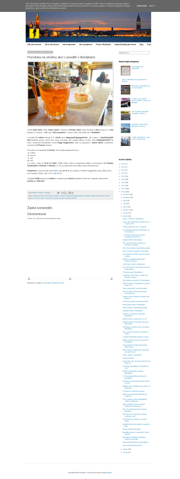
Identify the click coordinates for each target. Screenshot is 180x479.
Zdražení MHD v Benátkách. (133, 240)
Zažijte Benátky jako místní (125, 44)
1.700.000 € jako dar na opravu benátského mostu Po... (134, 236)
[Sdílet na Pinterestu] (72, 192)
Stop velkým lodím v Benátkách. (134, 305)
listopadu (126, 197)
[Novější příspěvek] (29, 279)
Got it (152, 6)
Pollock (30, 198)
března (125, 452)
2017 (123, 185)
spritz (42, 198)
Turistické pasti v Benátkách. (133, 272)
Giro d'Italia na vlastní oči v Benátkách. (136, 280)
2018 (123, 182)
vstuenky (68, 198)
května (125, 216)
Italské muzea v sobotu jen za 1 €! (135, 319)
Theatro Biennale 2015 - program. (135, 227)
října (125, 201)
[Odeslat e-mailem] (62, 192)
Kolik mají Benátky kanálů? (132, 445)
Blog (141, 44)
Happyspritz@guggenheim (74, 196)
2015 (123, 192)
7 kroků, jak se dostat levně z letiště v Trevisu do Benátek (141, 100)
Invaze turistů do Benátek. (132, 429)
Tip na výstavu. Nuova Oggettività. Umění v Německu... (135, 400)
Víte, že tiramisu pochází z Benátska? (136, 251)
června (125, 213)
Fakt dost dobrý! (128, 358)
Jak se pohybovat (85, 44)
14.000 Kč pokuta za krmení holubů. (135, 301)
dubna (125, 449)
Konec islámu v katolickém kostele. (135, 308)
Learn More (142, 6)
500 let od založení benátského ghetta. (136, 248)
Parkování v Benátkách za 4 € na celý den (141, 87)
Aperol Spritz (49, 196)
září (124, 204)
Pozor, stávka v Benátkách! (132, 355)
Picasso (107, 196)
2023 (123, 167)
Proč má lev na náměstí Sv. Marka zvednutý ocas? (135, 415)
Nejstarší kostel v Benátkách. (133, 311)
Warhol (74, 198)
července (126, 210)
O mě (149, 44)
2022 (123, 170)
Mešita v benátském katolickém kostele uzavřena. (134, 260)
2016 (123, 189)
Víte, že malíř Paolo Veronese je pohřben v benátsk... (134, 244)
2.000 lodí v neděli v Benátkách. (134, 264)
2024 (123, 164)
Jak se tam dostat (52, 44)
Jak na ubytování (69, 44)
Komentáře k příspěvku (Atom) (53, 283)
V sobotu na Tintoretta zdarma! (134, 391)
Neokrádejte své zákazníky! (137, 68)
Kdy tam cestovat (34, 44)
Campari (62, 196)
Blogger (109, 473)
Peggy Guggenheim (97, 196)
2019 (123, 179)
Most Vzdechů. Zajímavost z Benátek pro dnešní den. (136, 351)
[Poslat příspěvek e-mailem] (58, 192)
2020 (123, 176)
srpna (125, 207)
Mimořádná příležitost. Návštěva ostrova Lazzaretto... (134, 438)
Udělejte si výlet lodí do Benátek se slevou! (140, 125)
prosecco (37, 198)
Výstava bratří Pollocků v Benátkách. (136, 442)
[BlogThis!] (65, 192)
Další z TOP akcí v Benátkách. (133, 219)
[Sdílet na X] (67, 192)
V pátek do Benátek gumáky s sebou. (136, 337)
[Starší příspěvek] (111, 279)
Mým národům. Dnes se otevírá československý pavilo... (134, 405)
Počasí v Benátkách (103, 44)
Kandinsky (87, 196)
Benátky (56, 196)
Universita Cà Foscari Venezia (54, 198)
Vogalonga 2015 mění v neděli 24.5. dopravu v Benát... (136, 276)
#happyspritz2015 (38, 196)
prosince (126, 194)
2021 (123, 173)
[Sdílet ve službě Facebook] (70, 192)
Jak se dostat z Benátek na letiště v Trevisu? (140, 112)
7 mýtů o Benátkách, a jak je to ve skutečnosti (141, 138)
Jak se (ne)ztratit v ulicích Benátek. (135, 288)
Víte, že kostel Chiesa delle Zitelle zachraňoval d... (135, 292)
